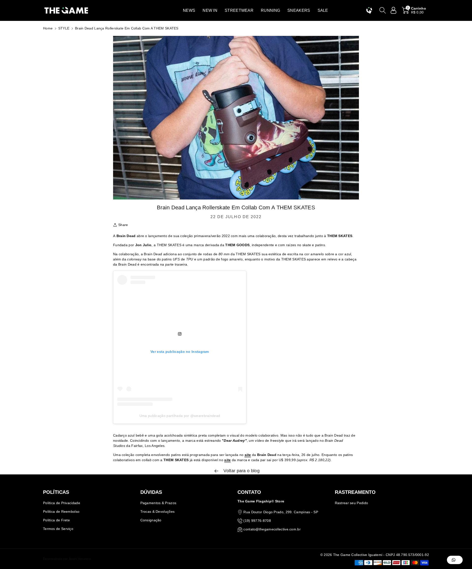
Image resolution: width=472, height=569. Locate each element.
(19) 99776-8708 (257, 521)
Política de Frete (56, 520)
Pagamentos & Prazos (158, 503)
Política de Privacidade (61, 503)
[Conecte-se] (393, 10)
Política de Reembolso (61, 511)
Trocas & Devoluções (157, 511)
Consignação (151, 520)
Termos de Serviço (58, 529)
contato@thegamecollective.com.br (272, 529)
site (248, 455)
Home (48, 28)
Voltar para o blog (241, 470)
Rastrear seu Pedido (351, 503)
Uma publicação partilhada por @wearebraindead (179, 416)
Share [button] (123, 225)
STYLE (64, 28)
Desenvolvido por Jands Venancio (67, 559)
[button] (189, 10)
